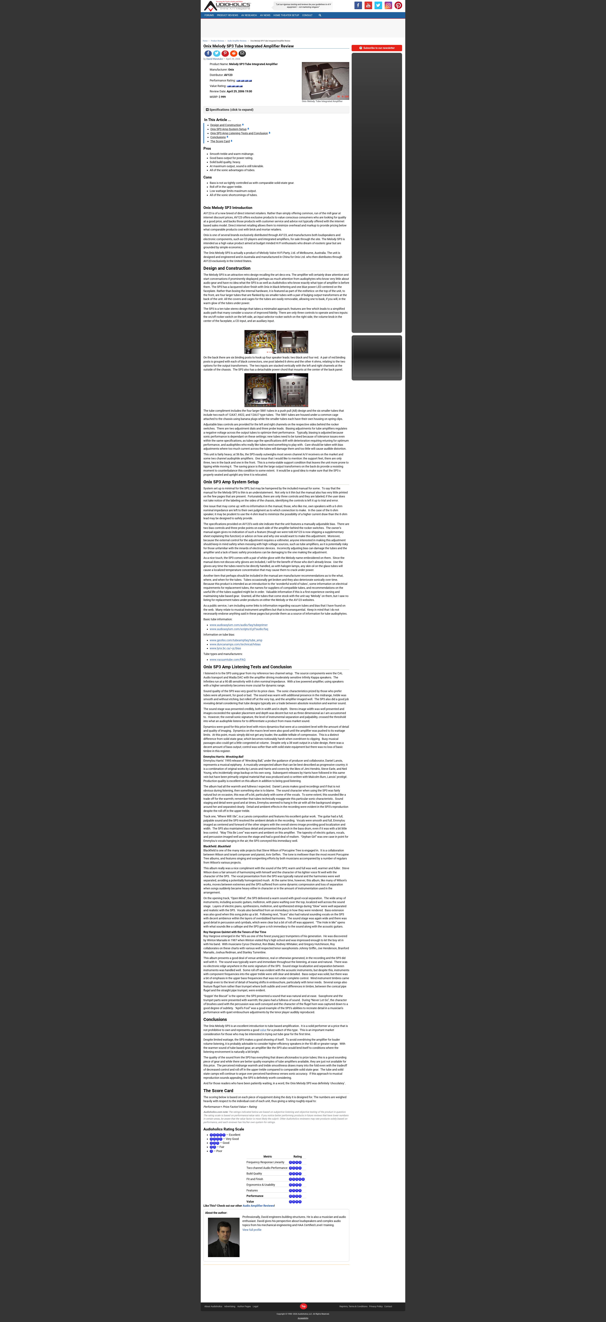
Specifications (219, 110)
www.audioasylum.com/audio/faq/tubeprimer (239, 625)
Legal (255, 1306)
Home (205, 41)
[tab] (276, 109)
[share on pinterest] (225, 53)
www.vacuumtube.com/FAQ (227, 659)
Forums (209, 15)
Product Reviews (227, 15)
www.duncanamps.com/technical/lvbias (235, 644)
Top (303, 1306)
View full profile (251, 1229)
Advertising (229, 1306)
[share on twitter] (216, 53)
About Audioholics (213, 1306)
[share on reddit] (233, 53)
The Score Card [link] (220, 141)
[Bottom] (292, 390)
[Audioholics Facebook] (358, 5)
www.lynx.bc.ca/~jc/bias (225, 648)
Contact (388, 1306)
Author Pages (244, 1306)
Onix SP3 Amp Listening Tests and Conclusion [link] (239, 133)
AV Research (249, 15)
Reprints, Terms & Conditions (353, 1306)
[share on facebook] (208, 53)
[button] (368, 5)
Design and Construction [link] (225, 125)
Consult (307, 15)
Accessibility (303, 1318)
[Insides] (260, 341)
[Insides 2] (260, 390)
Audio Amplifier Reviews (237, 41)
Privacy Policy (376, 1306)
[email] (242, 53)
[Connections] (292, 341)
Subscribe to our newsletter (379, 47)
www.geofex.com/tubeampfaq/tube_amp (236, 640)
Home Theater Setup (286, 15)
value (263, 1030)
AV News (265, 15)
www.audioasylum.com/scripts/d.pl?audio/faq (239, 629)
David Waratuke (214, 59)
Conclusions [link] (218, 137)
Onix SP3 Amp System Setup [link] (228, 129)
